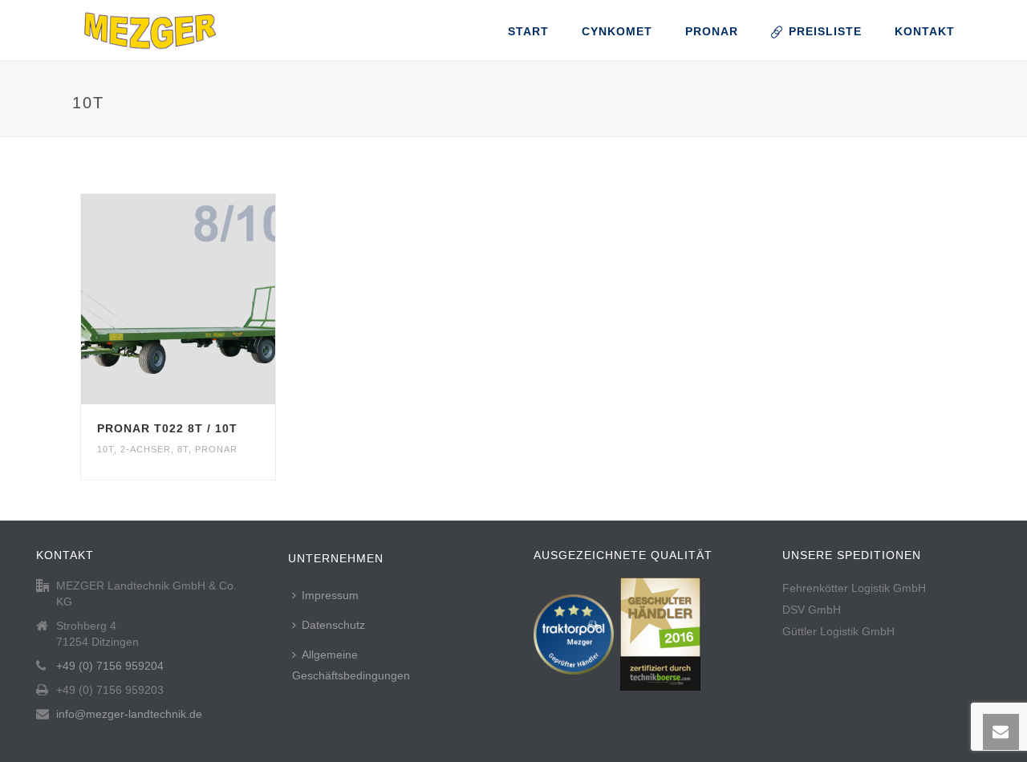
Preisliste (825, 31)
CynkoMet (617, 31)
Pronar (711, 31)
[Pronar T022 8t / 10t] (207, 299)
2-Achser (145, 449)
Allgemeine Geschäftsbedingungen (351, 665)
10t (105, 449)
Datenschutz (333, 624)
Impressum (330, 595)
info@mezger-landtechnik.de (129, 713)
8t (183, 449)
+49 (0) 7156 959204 (110, 665)
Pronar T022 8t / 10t (167, 428)
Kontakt (925, 31)
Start (528, 31)
